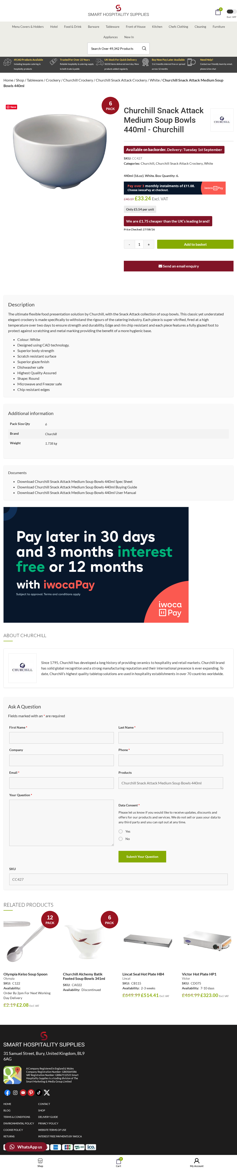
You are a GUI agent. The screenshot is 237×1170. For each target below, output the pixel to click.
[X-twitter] (47, 1093)
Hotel (54, 26)
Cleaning (200, 26)
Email (14, 772)
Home (8, 80)
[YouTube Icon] (23, 1093)
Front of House (136, 26)
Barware (93, 26)
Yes (127, 831)
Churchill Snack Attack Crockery (121, 80)
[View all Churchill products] (222, 120)
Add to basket (195, 244)
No (127, 839)
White (155, 80)
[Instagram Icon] (15, 1093)
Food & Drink (72, 26)
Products (125, 772)
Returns (9, 1136)
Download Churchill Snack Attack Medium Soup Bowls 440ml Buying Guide (77, 487)
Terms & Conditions (16, 1116)
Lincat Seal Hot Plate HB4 (143, 974)
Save (13, 107)
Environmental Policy (18, 1123)
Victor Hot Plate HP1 (199, 974)
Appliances (110, 37)
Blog (6, 1110)
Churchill (147, 163)
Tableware (112, 26)
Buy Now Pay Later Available (168, 59)
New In (129, 37)
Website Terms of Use (52, 1129)
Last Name (127, 727)
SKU (12, 869)
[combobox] (118, 48)
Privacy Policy (48, 1123)
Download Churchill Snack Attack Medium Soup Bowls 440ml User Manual (76, 492)
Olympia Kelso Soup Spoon (25, 974)
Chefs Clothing (178, 26)
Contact (44, 1103)
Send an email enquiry (180, 266)
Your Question (20, 795)
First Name (18, 727)
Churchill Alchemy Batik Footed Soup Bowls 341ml (84, 976)
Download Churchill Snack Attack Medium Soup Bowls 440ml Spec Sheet (75, 481)
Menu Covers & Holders (28, 26)
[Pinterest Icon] (31, 1093)
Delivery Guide (48, 1116)
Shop (20, 80)
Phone (124, 750)
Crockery (53, 80)
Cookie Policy (13, 1129)
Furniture (219, 26)
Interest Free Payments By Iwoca (60, 1136)
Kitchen (157, 26)
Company (16, 750)
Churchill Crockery (78, 80)
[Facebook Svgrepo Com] (7, 1093)
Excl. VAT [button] (232, 17)
